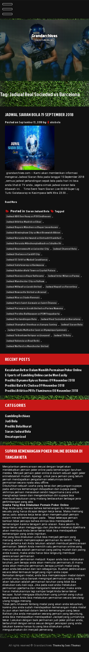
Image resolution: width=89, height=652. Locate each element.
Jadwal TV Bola (62, 335)
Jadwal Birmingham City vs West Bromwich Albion (33, 232)
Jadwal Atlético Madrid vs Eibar (23, 221)
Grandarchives (45, 35)
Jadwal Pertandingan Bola (21, 319)
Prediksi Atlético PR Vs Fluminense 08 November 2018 (41, 390)
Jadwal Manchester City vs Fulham (25, 281)
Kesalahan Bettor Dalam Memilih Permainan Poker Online (43, 369)
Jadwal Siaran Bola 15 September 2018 (39, 114)
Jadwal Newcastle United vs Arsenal (26, 292)
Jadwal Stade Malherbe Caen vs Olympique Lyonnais (37, 330)
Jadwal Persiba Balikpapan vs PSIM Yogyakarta (33, 313)
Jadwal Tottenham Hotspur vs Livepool (28, 335)
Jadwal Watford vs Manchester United (27, 346)
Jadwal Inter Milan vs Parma (63, 275)
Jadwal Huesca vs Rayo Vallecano (25, 275)
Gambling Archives (17, 415)
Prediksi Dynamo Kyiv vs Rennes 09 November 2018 (40, 380)
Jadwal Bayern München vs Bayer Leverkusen (32, 227)
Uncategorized (15, 436)
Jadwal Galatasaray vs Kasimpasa (25, 265)
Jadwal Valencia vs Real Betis (22, 340)
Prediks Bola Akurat (18, 426)
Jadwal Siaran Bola (72, 324)
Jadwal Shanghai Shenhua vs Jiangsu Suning (31, 324)
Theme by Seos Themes (67, 645)
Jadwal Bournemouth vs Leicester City (27, 248)
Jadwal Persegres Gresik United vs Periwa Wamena (34, 308)
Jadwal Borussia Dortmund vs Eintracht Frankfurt (33, 238)
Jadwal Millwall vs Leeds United (24, 286)
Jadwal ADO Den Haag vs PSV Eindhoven (28, 216)
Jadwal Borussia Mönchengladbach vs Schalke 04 (33, 243)
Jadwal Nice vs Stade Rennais (22, 297)
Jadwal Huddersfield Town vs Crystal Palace (30, 270)
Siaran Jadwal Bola (37, 211)
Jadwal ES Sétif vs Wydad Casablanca (26, 259)
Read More (11, 202)
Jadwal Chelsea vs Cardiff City (23, 254)
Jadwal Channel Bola (65, 248)
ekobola (55, 122)
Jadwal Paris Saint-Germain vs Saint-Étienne (31, 302)
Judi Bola (11, 421)
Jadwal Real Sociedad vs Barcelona (60, 319)
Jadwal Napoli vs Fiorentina (61, 286)
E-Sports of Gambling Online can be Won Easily (36, 375)
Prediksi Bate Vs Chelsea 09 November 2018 (35, 385)
